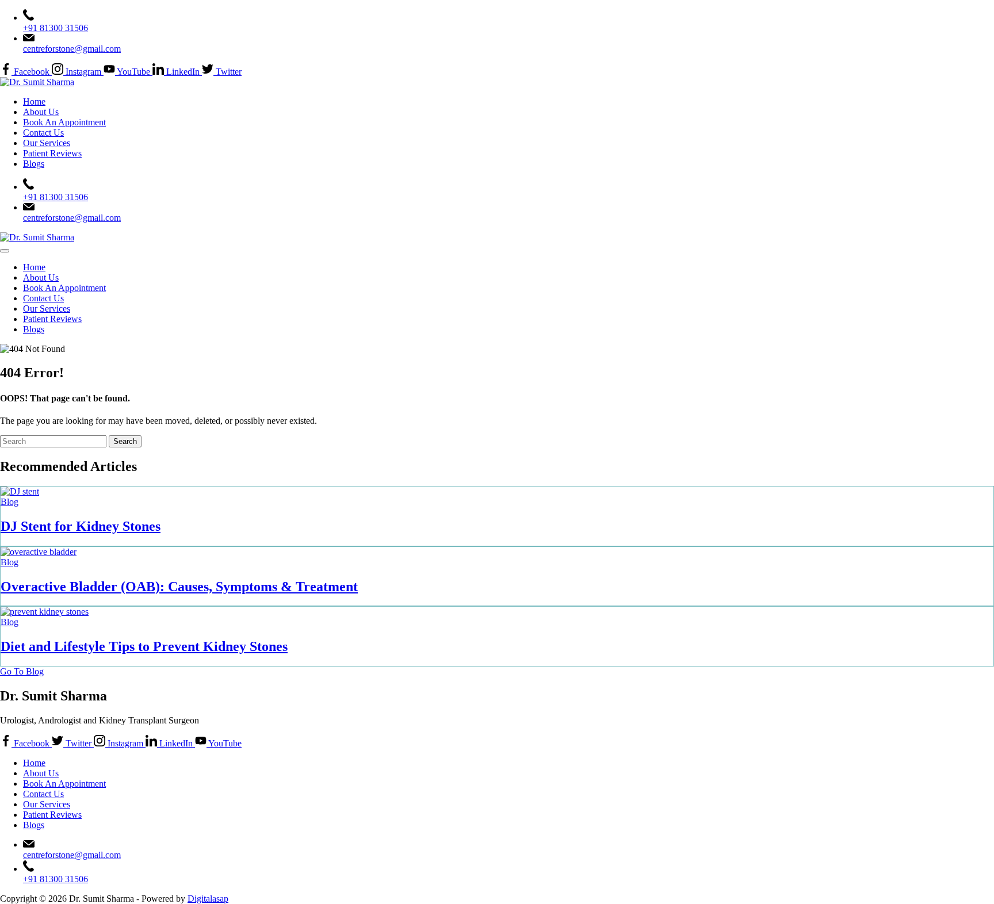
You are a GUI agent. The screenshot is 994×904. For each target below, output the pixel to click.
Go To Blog (22, 671)
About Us (41, 112)
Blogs (33, 163)
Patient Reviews (52, 153)
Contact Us (43, 132)
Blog (9, 502)
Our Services (46, 143)
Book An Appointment (64, 122)
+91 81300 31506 (55, 28)
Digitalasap (208, 898)
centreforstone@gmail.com (72, 48)
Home (34, 101)
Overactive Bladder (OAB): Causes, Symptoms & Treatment (179, 586)
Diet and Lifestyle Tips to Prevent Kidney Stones (144, 646)
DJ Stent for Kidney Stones (80, 526)
